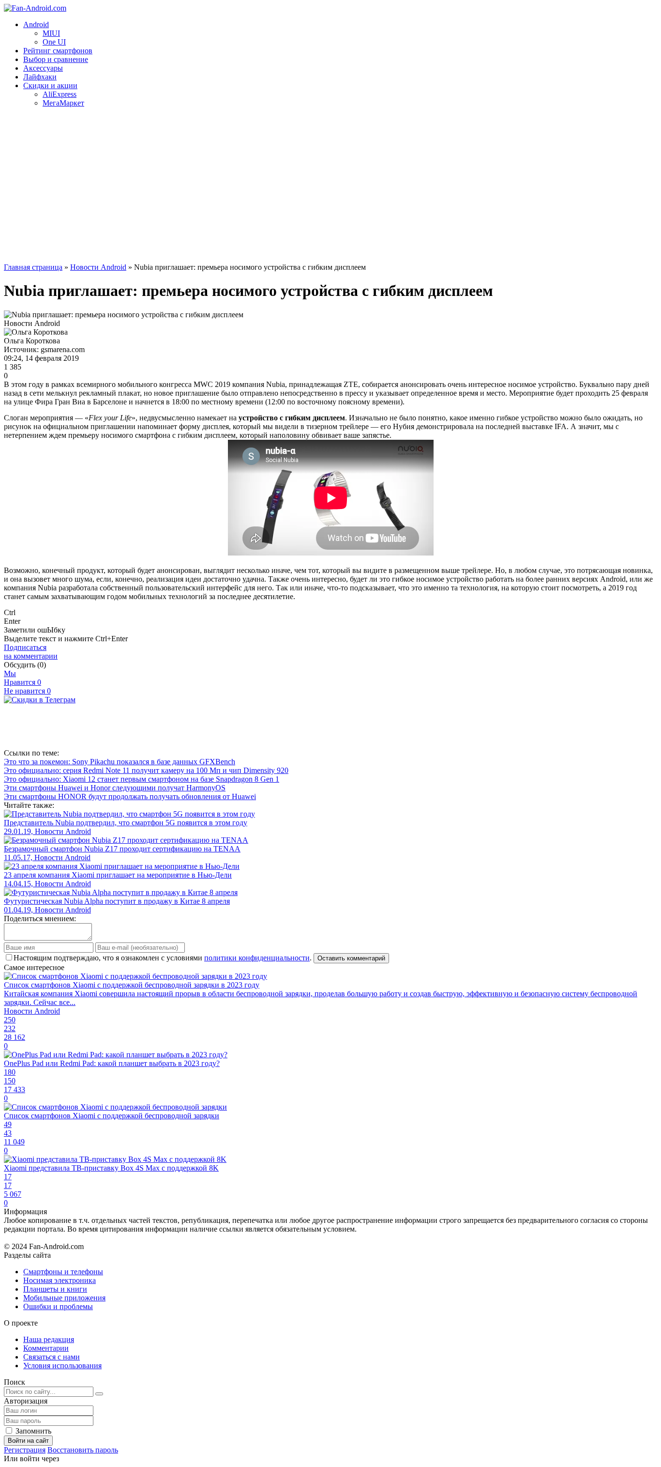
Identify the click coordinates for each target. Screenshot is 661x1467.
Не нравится (27, 691)
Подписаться (31, 651)
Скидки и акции (50, 85)
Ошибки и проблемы (58, 1306)
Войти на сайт (28, 1440)
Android (36, 24)
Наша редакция (48, 1339)
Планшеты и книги (55, 1289)
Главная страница (33, 267)
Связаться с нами (51, 1357)
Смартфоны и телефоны (63, 1271)
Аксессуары (43, 68)
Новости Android (98, 267)
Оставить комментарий (351, 958)
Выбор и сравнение (55, 59)
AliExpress (59, 94)
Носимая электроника (59, 1280)
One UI (54, 42)
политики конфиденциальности (257, 958)
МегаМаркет (63, 103)
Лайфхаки (40, 77)
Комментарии (46, 1348)
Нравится (22, 682)
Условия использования (62, 1365)
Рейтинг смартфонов (57, 50)
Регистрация (24, 1450)
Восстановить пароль (82, 1450)
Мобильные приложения (64, 1298)
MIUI (51, 33)
